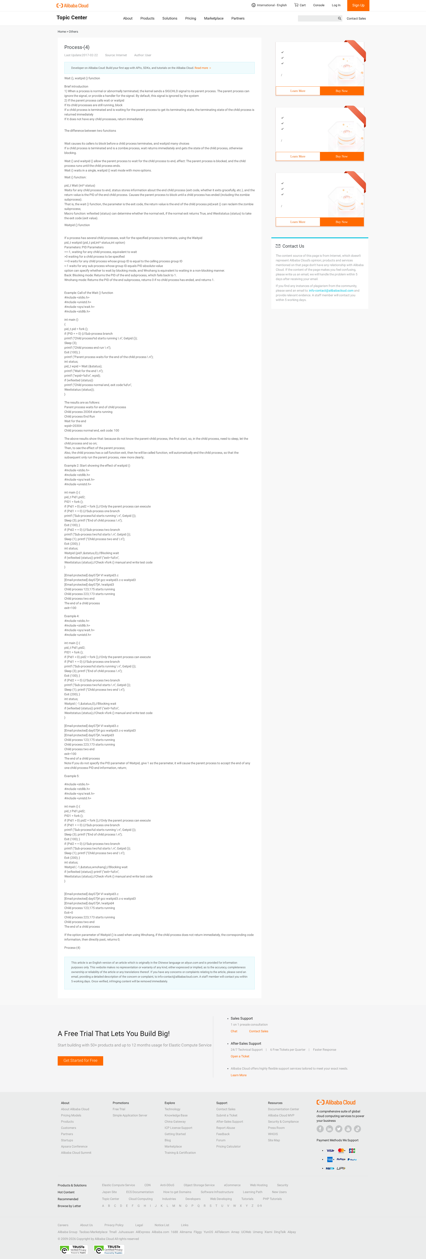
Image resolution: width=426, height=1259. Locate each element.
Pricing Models (71, 1115)
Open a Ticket (240, 1056)
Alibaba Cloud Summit (76, 1152)
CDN (147, 1185)
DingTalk (280, 1232)
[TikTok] (357, 1128)
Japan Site (109, 1192)
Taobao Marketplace (93, 1232)
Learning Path (252, 1192)
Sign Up (358, 5)
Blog (168, 1140)
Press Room (276, 1128)
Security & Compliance (283, 1121)
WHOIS (273, 1134)
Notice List (162, 1225)
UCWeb (246, 1232)
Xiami (268, 1232)
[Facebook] (320, 1128)
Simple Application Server (130, 1115)
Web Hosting (259, 1185)
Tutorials (247, 1199)
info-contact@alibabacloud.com (331, 290)
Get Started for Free (80, 1060)
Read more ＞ (203, 68)
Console (318, 5)
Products (147, 18)
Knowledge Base (176, 1115)
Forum (220, 1140)
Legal (139, 1225)
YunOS (208, 1232)
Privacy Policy (114, 1225)
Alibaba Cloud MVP (281, 1115)
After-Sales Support (229, 1121)
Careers (63, 1225)
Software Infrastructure (217, 1192)
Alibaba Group (67, 1232)
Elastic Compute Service (118, 1185)
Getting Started (175, 1134)
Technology (172, 1109)
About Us (86, 1225)
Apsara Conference (74, 1146)
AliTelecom (222, 1232)
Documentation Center (283, 1109)
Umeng (258, 1232)
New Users (279, 1192)
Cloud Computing (141, 1199)
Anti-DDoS (167, 1185)
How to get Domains (177, 1192)
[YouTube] (348, 1128)
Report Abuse (225, 1128)
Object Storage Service (199, 1185)
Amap (235, 1232)
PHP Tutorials (272, 1199)
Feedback (223, 1134)
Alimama (186, 1232)
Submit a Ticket (226, 1115)
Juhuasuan (126, 1232)
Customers (68, 1128)
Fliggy (198, 1232)
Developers (193, 1199)
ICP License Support (178, 1128)
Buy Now (342, 91)
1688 (174, 1232)
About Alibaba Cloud (75, 1109)
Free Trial (119, 1109)
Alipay (292, 1232)
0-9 (259, 1205)
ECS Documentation (140, 1192)
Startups (67, 1140)
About (127, 18)
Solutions (169, 18)
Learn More (297, 91)
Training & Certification (180, 1152)
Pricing (190, 18)
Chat (234, 1031)
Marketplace (213, 18)
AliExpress (143, 1232)
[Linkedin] (329, 1128)
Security (282, 1185)
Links (184, 1225)
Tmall (112, 1232)
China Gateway (175, 1121)
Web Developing (221, 1199)
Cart (303, 5)
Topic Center (110, 1199)
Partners (238, 18)
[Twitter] (338, 1128)
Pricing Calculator (228, 1146)
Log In (336, 5)
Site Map (274, 1140)
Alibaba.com (160, 1232)
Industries (169, 1199)
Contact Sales (356, 18)
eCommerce (232, 1185)
